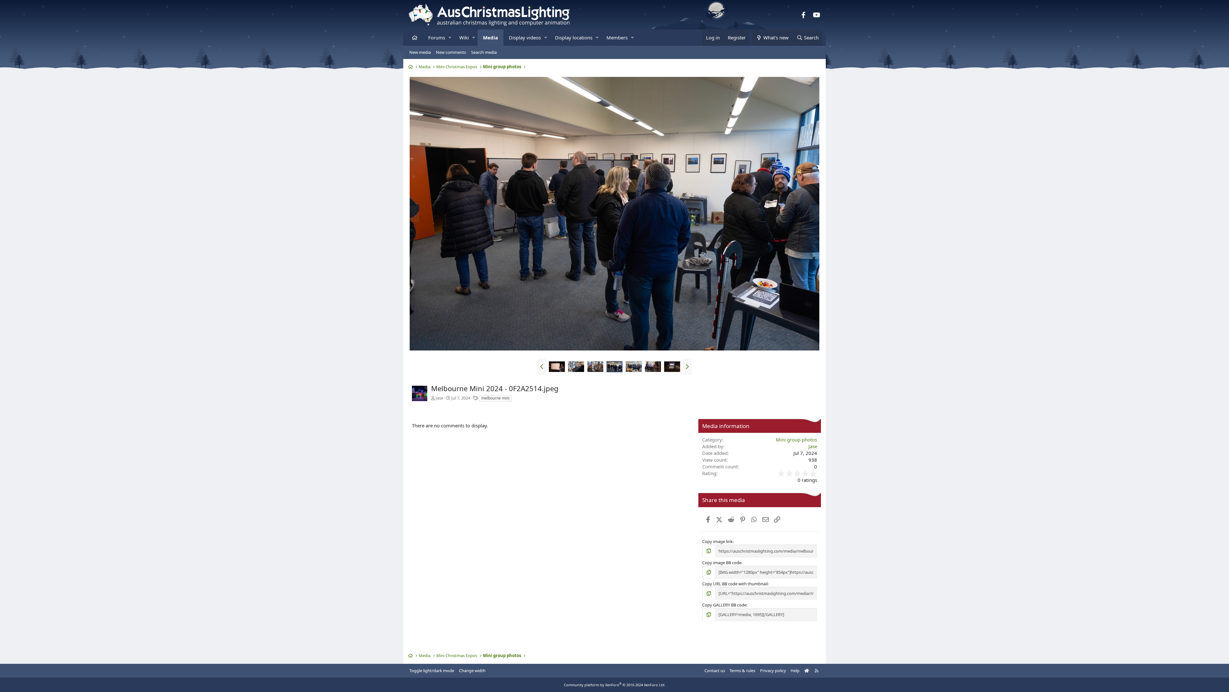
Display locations (573, 37)
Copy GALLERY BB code (724, 605)
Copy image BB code (721, 562)
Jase (439, 398)
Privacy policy (773, 670)
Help (795, 670)
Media (490, 37)
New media (420, 52)
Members (617, 37)
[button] (450, 37)
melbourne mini (495, 398)
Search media (484, 52)
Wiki (464, 37)
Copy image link (717, 541)
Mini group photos (796, 439)
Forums (436, 37)
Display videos (525, 37)
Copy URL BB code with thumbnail (734, 584)
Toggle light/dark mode (431, 670)
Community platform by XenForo (614, 684)
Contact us (714, 670)
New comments (451, 52)
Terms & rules (742, 670)
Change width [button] (472, 670)
